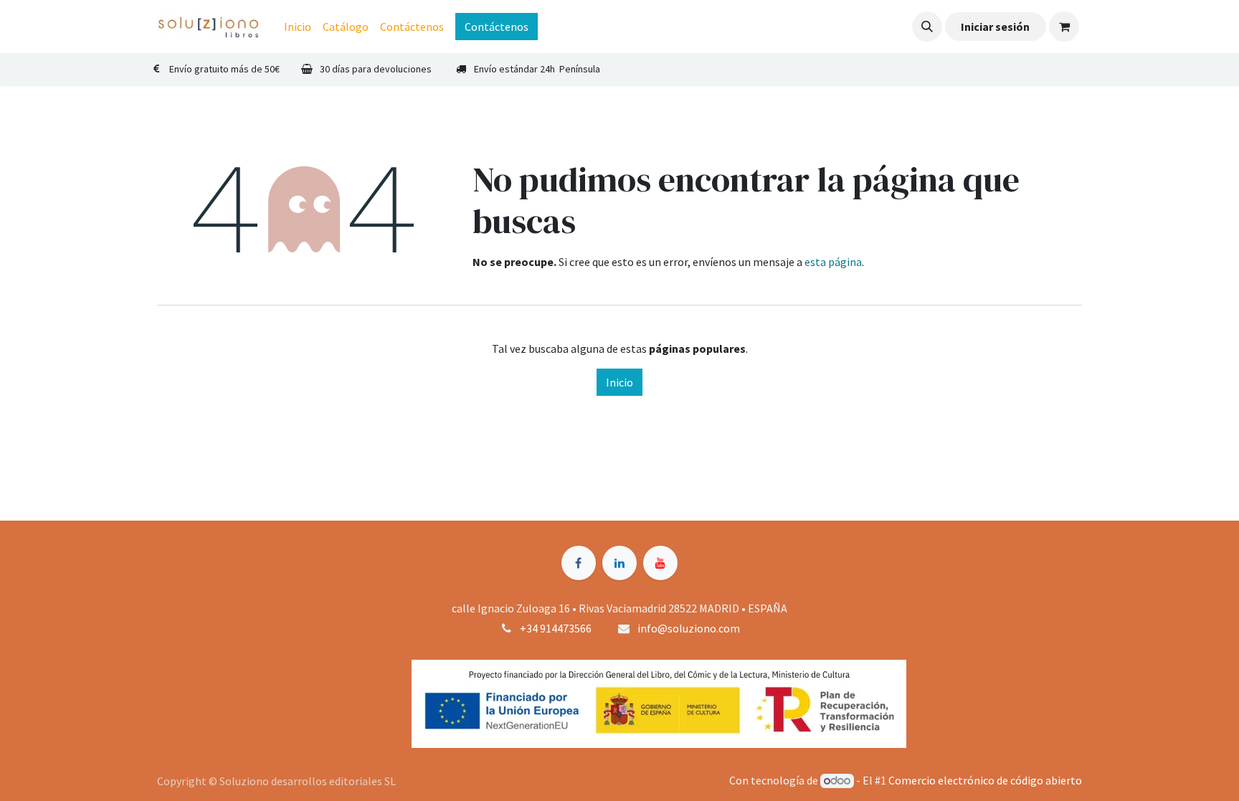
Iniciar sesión (995, 26)
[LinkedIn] (619, 563)
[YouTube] (660, 563)
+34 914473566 (556, 628)
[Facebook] (578, 563)
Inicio (619, 382)
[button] (927, 26)
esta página (833, 262)
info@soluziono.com (688, 628)
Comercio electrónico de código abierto (985, 780)
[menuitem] (297, 26)
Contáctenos (496, 26)
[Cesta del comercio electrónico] (1064, 26)
